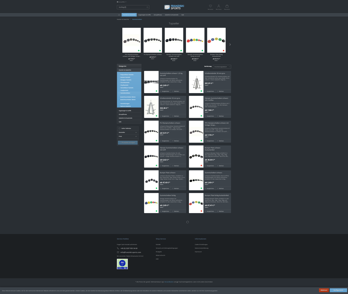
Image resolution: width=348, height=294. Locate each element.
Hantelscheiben (125, 93)
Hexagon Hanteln (125, 80)
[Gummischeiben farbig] (151, 203)
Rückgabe (159, 252)
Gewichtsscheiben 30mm (127, 99)
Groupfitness (123, 114)
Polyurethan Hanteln (126, 74)
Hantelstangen (125, 103)
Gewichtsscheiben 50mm (127, 97)
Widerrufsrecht (160, 255)
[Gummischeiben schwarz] (196, 180)
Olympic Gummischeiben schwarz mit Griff (174, 55)
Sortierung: (208, 66)
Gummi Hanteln (125, 77)
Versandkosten (168, 282)
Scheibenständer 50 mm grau (170, 98)
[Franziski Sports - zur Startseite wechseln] (174, 7)
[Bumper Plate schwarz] (151, 180)
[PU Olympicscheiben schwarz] (153, 40)
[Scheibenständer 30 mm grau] (196, 82)
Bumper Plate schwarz (167, 173)
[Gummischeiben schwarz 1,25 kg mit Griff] (151, 82)
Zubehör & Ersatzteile (125, 118)
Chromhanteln (124, 82)
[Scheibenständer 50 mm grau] (151, 107)
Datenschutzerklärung (201, 248)
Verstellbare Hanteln (126, 88)
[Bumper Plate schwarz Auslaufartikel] (196, 156)
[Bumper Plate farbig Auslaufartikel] (216, 40)
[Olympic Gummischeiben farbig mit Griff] (195, 40)
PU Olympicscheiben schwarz (153, 54)
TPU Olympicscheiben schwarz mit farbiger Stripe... (132, 55)
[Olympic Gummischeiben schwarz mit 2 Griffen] (196, 107)
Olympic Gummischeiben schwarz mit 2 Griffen (216, 99)
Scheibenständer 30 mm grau (215, 73)
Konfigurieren (338, 290)
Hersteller (122, 132)
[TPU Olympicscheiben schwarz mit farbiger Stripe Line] (131, 40)
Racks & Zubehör (125, 106)
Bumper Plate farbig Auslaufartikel (216, 55)
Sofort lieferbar (126, 128)
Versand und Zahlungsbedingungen (167, 248)
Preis (120, 136)
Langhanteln (124, 90)
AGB (157, 259)
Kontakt (158, 244)
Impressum (198, 252)
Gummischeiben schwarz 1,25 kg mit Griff (171, 74)
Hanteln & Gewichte (125, 70)
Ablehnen (324, 290)
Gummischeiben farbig (168, 195)
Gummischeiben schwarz (213, 173)
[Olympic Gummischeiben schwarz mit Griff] (174, 40)
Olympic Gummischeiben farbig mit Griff (195, 55)
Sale (120, 122)
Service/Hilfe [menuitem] (121, 2)
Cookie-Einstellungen (201, 244)
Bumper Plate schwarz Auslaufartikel (212, 149)
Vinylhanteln (124, 85)
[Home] (119, 15)
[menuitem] (140, 7)
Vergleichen (165, 91)
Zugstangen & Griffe (125, 110)
